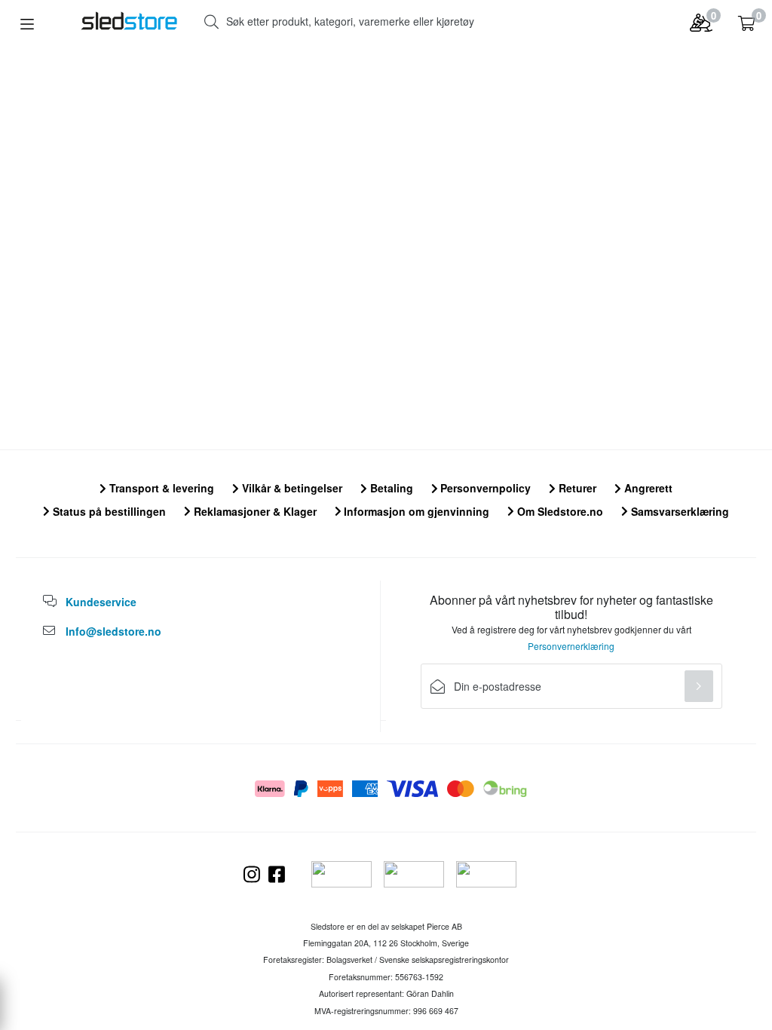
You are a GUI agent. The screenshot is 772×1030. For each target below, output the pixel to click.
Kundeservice (101, 601)
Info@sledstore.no (113, 631)
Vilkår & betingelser (290, 487)
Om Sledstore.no (558, 511)
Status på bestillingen (108, 511)
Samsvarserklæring (678, 511)
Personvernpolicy (484, 487)
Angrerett (646, 487)
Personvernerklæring (571, 645)
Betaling (390, 487)
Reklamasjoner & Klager (254, 511)
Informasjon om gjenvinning (415, 511)
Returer (576, 487)
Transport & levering (160, 487)
